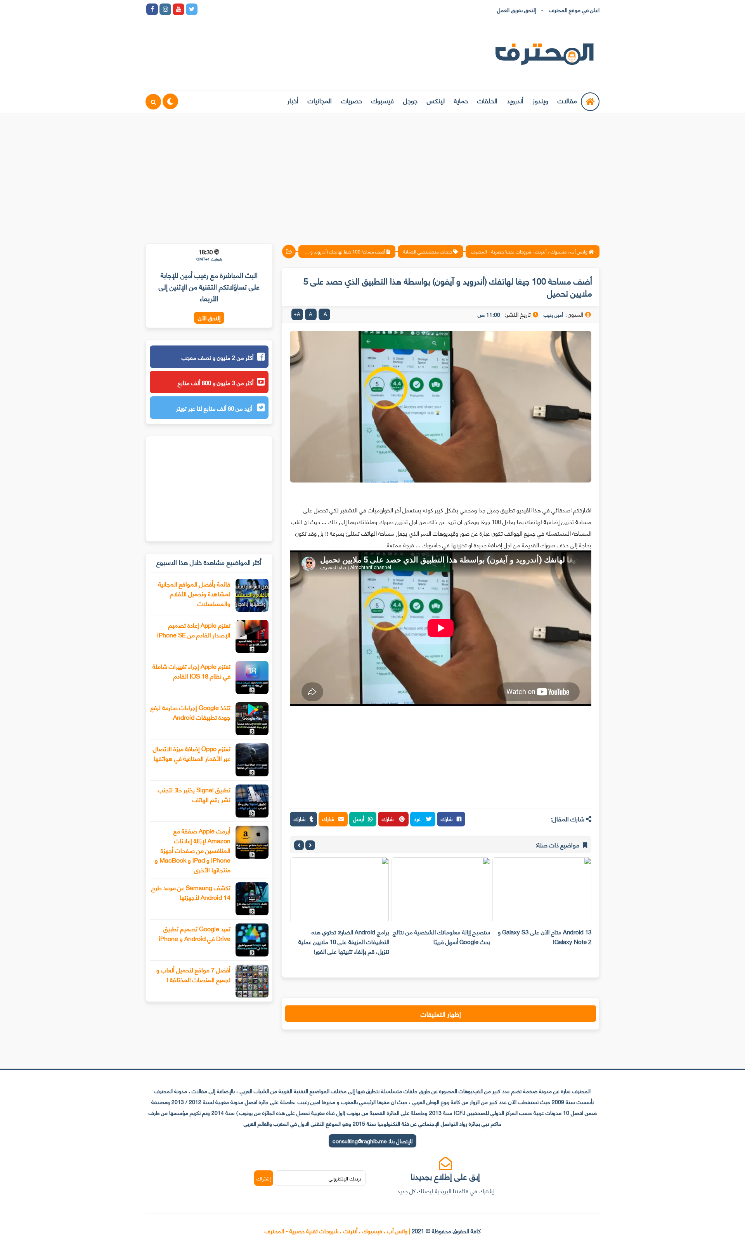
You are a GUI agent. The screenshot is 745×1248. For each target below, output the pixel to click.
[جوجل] (231, 9)
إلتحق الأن (209, 318)
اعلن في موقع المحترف (574, 9)
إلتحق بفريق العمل (516, 9)
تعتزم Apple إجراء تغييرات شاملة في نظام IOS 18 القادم (191, 670)
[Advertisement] (372, 173)
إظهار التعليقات (441, 1013)
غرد (418, 818)
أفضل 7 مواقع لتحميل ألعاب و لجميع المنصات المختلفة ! (193, 974)
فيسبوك (382, 100)
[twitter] (192, 9)
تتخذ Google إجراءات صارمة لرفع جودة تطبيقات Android (190, 712)
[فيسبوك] (244, 9)
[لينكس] (218, 9)
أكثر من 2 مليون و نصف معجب (217, 357)
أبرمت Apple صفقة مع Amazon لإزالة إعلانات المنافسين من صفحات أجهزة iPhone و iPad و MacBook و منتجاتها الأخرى (192, 850)
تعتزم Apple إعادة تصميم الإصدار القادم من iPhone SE (193, 629)
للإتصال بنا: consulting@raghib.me (372, 1141)
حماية (461, 100)
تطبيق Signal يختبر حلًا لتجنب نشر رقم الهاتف (194, 794)
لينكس (436, 100)
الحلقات (487, 100)
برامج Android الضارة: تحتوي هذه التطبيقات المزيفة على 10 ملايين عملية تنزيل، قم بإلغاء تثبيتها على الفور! (343, 941)
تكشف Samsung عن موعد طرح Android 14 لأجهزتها (190, 892)
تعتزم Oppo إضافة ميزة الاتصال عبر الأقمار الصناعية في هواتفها (191, 753)
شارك (447, 818)
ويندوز (540, 100)
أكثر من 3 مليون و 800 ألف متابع (215, 382)
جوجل (410, 100)
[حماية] (205, 9)
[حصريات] (257, 9)
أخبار (293, 100)
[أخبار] (284, 9)
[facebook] (152, 9)
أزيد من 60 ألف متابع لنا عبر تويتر (214, 408)
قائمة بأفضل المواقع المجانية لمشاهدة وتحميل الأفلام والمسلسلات (194, 593)
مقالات (567, 100)
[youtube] (178, 9)
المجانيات (320, 100)
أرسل (358, 818)
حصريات (351, 100)
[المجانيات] (271, 9)
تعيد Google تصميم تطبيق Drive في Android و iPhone (194, 933)
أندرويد (515, 100)
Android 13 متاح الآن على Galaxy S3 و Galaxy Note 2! (544, 936)
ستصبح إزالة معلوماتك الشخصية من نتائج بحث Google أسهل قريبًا (441, 936)
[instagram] (165, 9)
